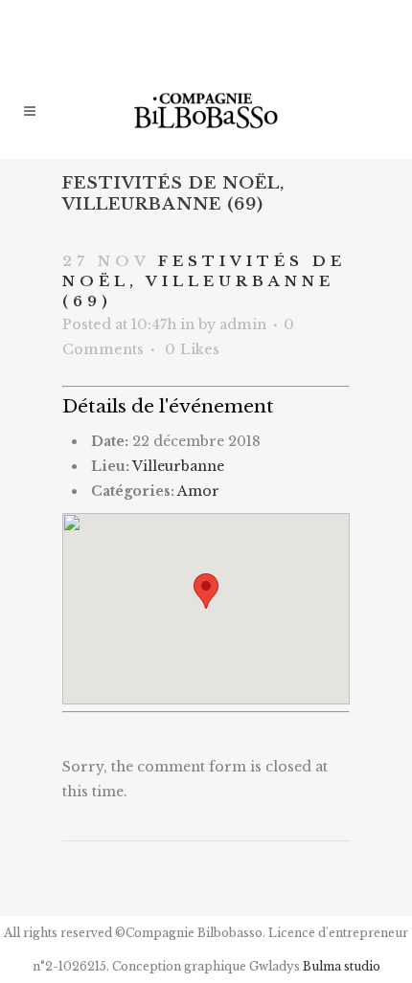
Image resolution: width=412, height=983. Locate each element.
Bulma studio (341, 966)
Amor (198, 491)
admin (242, 324)
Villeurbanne (178, 466)
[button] (206, 591)
